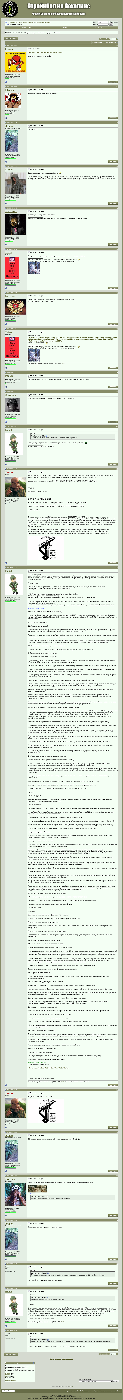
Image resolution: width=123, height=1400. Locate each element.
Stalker (8, 169)
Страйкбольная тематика (43, 22)
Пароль (95, 24)
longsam (9, 49)
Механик (10, 296)
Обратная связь (70, 1391)
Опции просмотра (110, 42)
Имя (94, 22)
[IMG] (7, 1376)
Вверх (119, 1391)
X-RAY (8, 252)
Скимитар (10, 395)
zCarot (79, 1396)
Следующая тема (67, 1359)
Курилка (31, 22)
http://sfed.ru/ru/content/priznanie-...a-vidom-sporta (45, 52)
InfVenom (10, 90)
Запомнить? (114, 22)
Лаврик (9, 126)
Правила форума (10, 1380)
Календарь (99, 27)
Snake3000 (11, 211)
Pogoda (9, 376)
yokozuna (10, 1179)
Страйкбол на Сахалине (85, 1391)
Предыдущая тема (55, 1359)
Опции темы (96, 42)
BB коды (7, 1373)
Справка (64, 27)
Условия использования (108, 1391)
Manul (8, 430)
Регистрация (26, 27)
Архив (96, 1391)
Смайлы (7, 1374)
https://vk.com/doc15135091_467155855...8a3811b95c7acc (48, 1068)
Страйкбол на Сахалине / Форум (17, 22)
